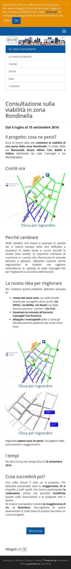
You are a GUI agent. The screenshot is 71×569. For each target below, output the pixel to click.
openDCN (46, 563)
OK (16, 20)
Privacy (29, 560)
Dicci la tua (35, 530)
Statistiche (8, 560)
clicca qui (51, 12)
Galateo (19, 560)
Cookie (38, 560)
